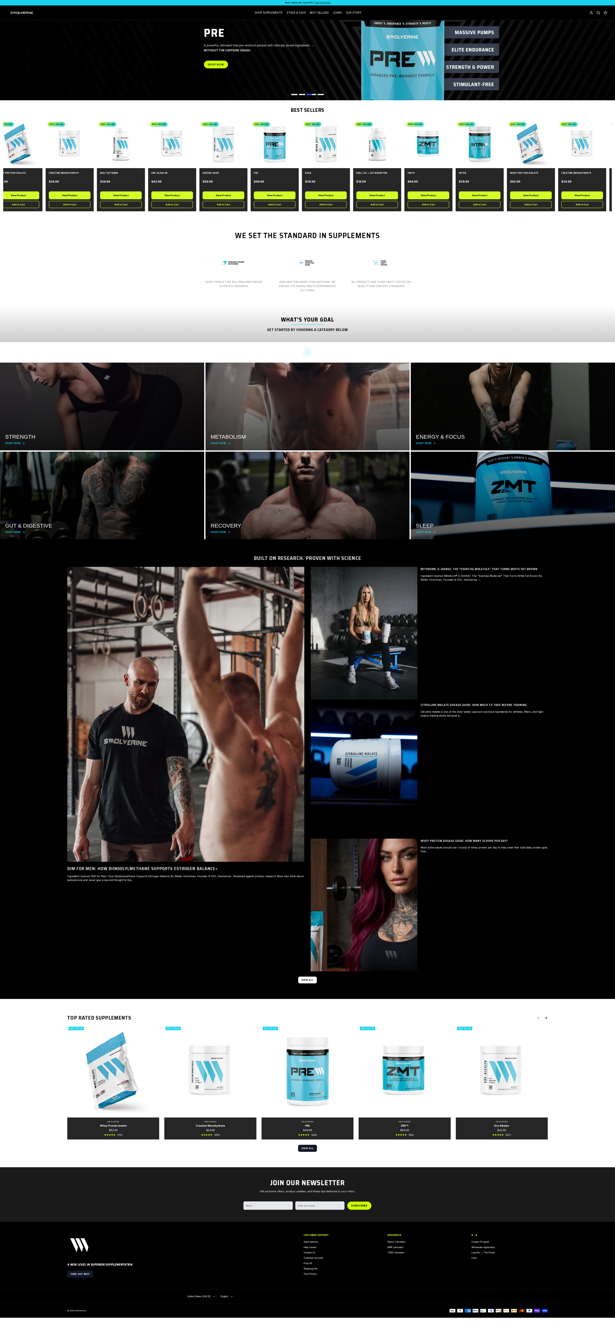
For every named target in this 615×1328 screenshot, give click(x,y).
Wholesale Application (483, 1247)
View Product (65, 195)
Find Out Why (80, 1274)
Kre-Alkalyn (501, 1125)
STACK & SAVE (296, 12)
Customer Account (313, 1257)
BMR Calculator (396, 1247)
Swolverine (80, 1310)
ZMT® (405, 1125)
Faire (474, 1257)
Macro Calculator (397, 1241)
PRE (307, 1125)
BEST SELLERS (319, 12)
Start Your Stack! (322, 2)
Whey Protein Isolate (113, 1125)
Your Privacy (310, 1273)
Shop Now (216, 64)
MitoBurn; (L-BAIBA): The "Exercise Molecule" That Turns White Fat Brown (479, 569)
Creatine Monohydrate (210, 1125)
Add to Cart (65, 204)
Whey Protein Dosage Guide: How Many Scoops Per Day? (464, 840)
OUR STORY (353, 12)
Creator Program (480, 1241)
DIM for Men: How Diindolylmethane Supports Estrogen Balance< (142, 868)
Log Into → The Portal (483, 1252)
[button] (605, 12)
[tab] (294, 94)
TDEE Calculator (396, 1252)
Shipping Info (311, 1268)
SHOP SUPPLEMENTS (269, 12)
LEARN (337, 12)
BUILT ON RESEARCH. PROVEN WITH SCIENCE (307, 558)
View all (307, 980)
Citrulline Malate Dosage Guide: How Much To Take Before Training (474, 704)
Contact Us (309, 1252)
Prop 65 (308, 1263)
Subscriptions (311, 1241)
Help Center (310, 1247)
